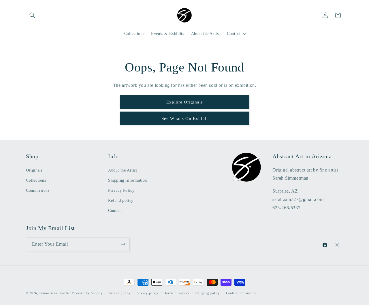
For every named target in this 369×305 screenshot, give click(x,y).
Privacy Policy (121, 190)
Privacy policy (147, 293)
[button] (32, 15)
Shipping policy (207, 293)
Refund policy (120, 200)
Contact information (241, 293)
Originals (34, 170)
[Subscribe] (123, 244)
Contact (115, 210)
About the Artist (122, 170)
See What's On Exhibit (184, 118)
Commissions (38, 190)
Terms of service (177, 293)
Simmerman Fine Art (55, 293)
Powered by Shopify (87, 293)
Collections (36, 180)
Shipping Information (127, 180)
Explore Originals (184, 102)
